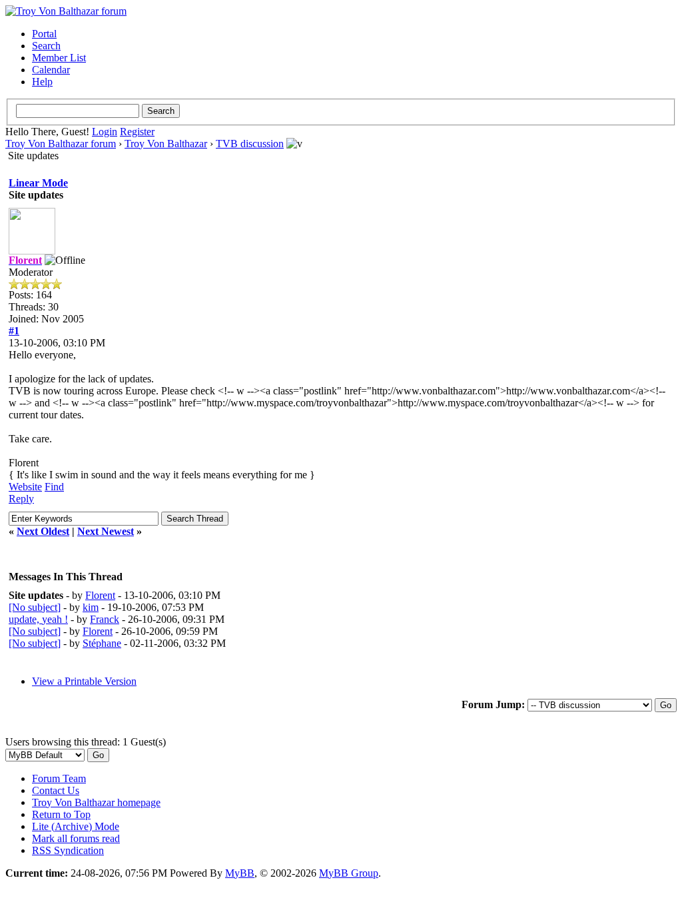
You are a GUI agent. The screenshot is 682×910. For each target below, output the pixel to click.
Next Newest (105, 531)
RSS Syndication (68, 850)
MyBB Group (348, 873)
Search (46, 45)
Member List (59, 57)
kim (91, 607)
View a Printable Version (84, 681)
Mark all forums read (76, 838)
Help (42, 81)
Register (137, 131)
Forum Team (59, 778)
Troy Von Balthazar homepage (96, 802)
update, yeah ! (38, 619)
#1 (14, 330)
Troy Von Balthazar (166, 143)
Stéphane (102, 643)
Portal (44, 33)
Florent (100, 595)
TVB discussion (250, 143)
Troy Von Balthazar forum (60, 143)
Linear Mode (38, 183)
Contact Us (55, 790)
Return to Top (61, 814)
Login (104, 131)
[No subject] (35, 607)
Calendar (51, 69)
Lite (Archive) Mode (75, 826)
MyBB (239, 873)
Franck (104, 619)
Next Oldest (43, 531)
